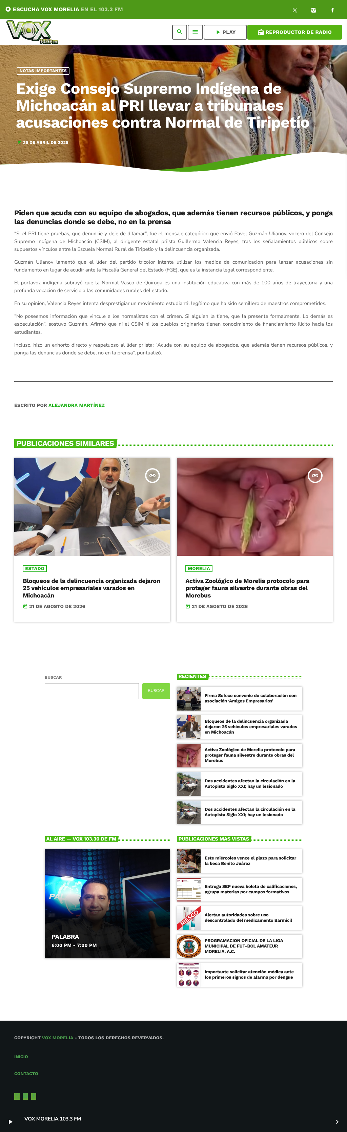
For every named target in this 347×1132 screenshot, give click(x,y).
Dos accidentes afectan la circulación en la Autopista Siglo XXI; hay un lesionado (250, 784)
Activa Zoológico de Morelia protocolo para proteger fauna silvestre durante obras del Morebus (247, 588)
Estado (34, 568)
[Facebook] (332, 11)
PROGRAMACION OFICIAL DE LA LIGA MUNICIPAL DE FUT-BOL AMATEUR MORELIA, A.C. (244, 946)
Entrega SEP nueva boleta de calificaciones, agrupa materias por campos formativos (251, 889)
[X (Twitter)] (295, 11)
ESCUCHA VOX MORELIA (64, 9)
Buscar (53, 677)
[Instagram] (314, 11)
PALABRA (65, 936)
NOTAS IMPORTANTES (43, 70)
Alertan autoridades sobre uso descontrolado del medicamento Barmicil (248, 918)
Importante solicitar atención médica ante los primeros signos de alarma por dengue (249, 975)
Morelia (199, 568)
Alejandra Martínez (76, 405)
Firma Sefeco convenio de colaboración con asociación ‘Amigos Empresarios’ (251, 698)
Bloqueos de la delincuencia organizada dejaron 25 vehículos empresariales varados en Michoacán (91, 588)
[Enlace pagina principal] (32, 32)
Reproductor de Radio (295, 32)
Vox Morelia (57, 1038)
